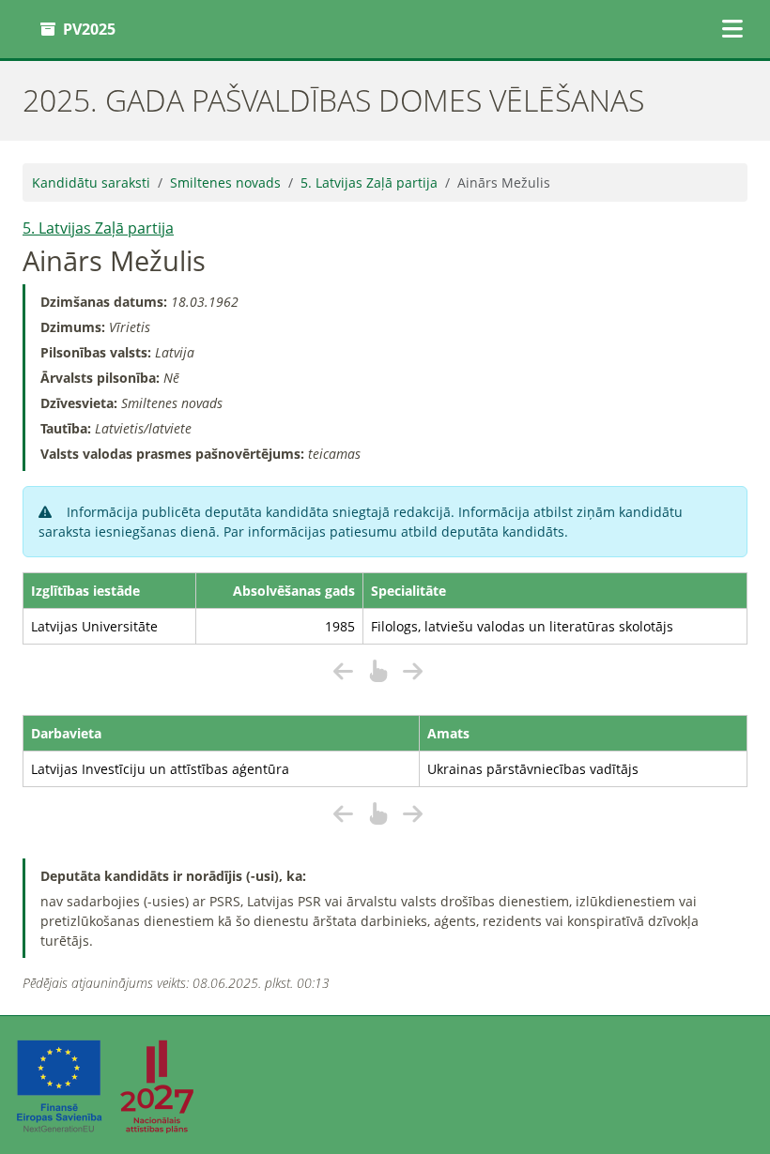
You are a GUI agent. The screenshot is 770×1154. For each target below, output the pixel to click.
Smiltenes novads (225, 182)
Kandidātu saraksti (91, 182)
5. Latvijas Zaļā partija (369, 182)
